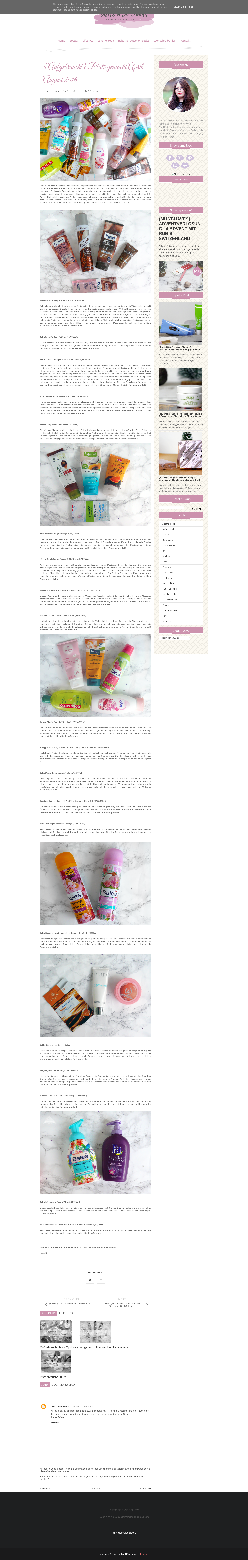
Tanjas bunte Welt (60, 1407)
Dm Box (166, 556)
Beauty (73, 40)
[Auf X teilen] (90, 1280)
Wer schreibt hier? (165, 40)
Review (165, 605)
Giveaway (166, 567)
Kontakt (185, 40)
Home (61, 40)
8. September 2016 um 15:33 (81, 1407)
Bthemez (144, 1554)
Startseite (96, 1489)
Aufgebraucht (94, 91)
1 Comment (77, 91)
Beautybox (167, 534)
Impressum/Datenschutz (124, 1533)
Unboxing (167, 621)
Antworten (55, 1422)
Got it (192, 7)
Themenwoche (169, 610)
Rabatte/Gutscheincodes (133, 40)
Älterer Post (145, 1489)
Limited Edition (169, 578)
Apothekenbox (169, 524)
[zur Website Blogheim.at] (181, 174)
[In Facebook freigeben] (101, 1280)
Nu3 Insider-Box (169, 600)
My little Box (168, 583)
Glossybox (167, 572)
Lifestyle (87, 40)
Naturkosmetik (169, 594)
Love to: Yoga (105, 40)
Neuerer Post (46, 1489)
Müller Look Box (170, 589)
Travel (165, 616)
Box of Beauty (168, 545)
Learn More (180, 7)
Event (164, 562)
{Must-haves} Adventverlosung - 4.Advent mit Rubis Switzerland (180, 229)
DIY (164, 551)
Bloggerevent (168, 540)
